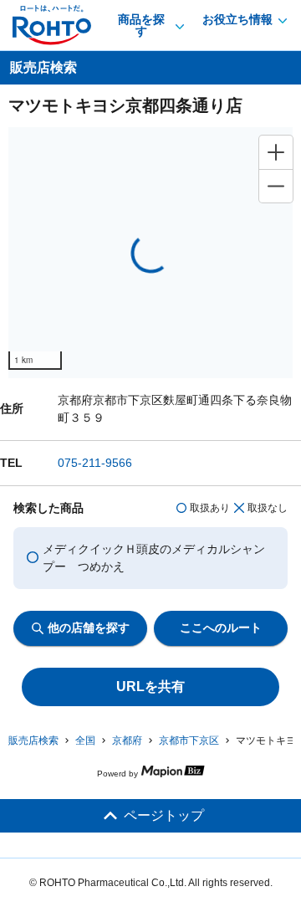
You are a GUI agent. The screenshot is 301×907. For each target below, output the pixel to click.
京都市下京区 (189, 740)
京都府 (127, 740)
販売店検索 (33, 740)
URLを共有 (150, 686)
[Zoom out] (276, 185)
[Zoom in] (276, 152)
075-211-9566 (95, 462)
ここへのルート (221, 627)
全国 (85, 740)
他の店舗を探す (89, 627)
